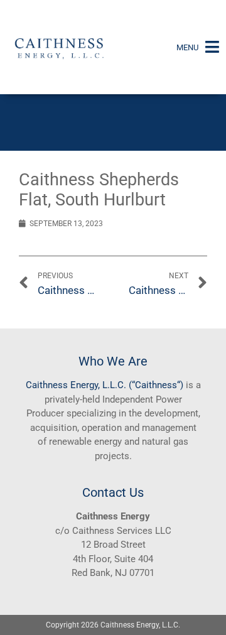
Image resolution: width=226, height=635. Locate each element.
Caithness (47, 385)
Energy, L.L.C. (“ (101, 385)
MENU (187, 47)
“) (180, 385)
